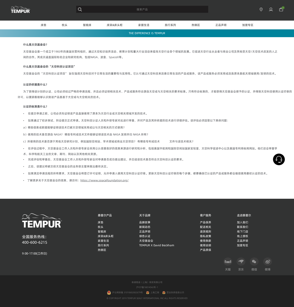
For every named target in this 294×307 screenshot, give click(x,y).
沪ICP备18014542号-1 (147, 287)
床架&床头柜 (115, 25)
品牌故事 (144, 222)
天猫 (228, 269)
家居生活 (143, 25)
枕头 (64, 25)
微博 (267, 269)
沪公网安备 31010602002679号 (127, 292)
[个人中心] (271, 9)
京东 (241, 269)
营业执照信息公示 (175, 292)
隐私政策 (205, 236)
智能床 (87, 25)
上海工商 (154, 292)
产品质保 (205, 250)
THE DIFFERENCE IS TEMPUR (147, 33)
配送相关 (205, 227)
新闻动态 (144, 227)
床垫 (43, 25)
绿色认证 (144, 236)
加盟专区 (247, 25)
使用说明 (205, 245)
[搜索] (80, 9)
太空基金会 (146, 241)
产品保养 (205, 222)
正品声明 (221, 25)
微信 (254, 269)
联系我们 (242, 227)
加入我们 (242, 222)
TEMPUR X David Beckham (156, 245)
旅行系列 (170, 25)
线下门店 (242, 231)
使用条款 (205, 241)
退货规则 (205, 231)
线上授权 (242, 236)
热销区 (196, 25)
